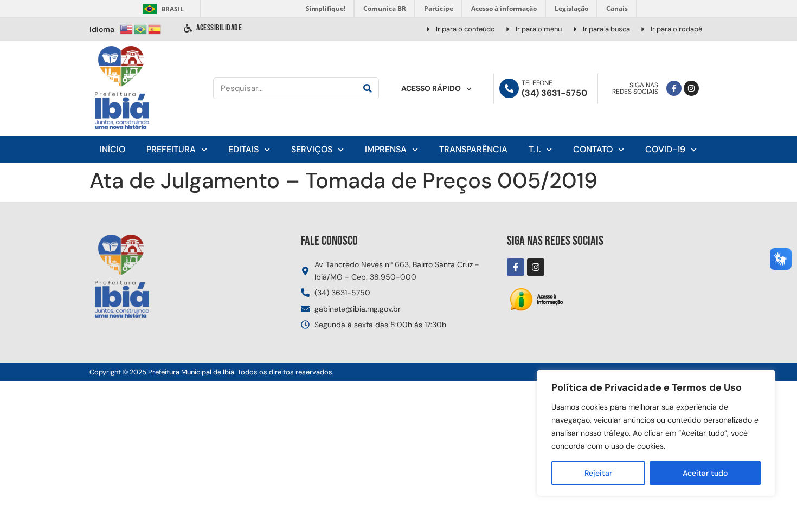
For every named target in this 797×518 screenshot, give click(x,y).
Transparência (473, 149)
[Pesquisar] (367, 88)
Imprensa (386, 149)
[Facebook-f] (674, 88)
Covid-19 (665, 149)
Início (112, 149)
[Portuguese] (141, 28)
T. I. (535, 149)
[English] (127, 28)
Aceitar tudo (705, 473)
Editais (243, 149)
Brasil (161, 9)
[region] (656, 433)
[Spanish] (155, 28)
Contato (593, 149)
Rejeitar (598, 473)
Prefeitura (171, 149)
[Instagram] (691, 88)
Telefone (537, 83)
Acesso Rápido (431, 88)
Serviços (311, 149)
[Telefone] (509, 88)
